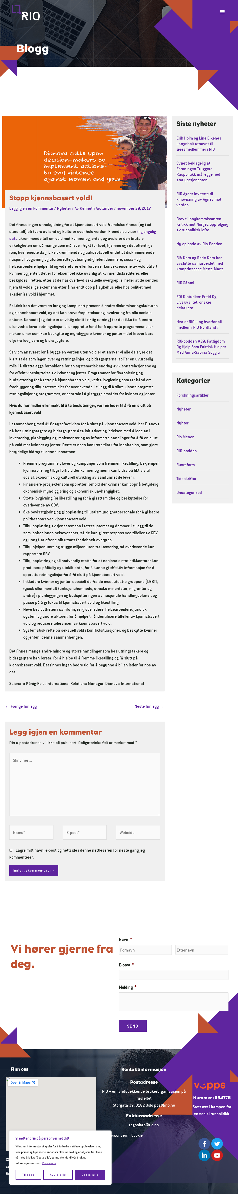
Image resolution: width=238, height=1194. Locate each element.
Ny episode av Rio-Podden (199, 243)
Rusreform (185, 464)
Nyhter (182, 422)
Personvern (49, 1163)
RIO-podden (186, 450)
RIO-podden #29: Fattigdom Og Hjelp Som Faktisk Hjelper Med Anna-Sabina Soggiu (201, 346)
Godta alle (90, 1174)
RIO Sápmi (185, 282)
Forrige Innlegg (21, 706)
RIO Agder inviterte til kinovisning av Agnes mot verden (198, 199)
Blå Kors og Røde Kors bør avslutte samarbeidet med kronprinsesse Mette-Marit (199, 263)
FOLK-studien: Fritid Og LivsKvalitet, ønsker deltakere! (196, 302)
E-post (126, 964)
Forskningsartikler (192, 395)
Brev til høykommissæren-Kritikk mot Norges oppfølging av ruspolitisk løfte (202, 224)
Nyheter (64, 208)
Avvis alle (58, 1174)
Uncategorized (189, 492)
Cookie (137, 1135)
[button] (222, 12)
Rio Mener (185, 436)
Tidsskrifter (186, 478)
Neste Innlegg (149, 706)
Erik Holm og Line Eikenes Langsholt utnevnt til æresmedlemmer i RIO (198, 143)
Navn (125, 939)
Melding (127, 987)
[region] (60, 1157)
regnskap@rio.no (144, 1124)
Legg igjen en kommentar (31, 208)
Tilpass (28, 1174)
